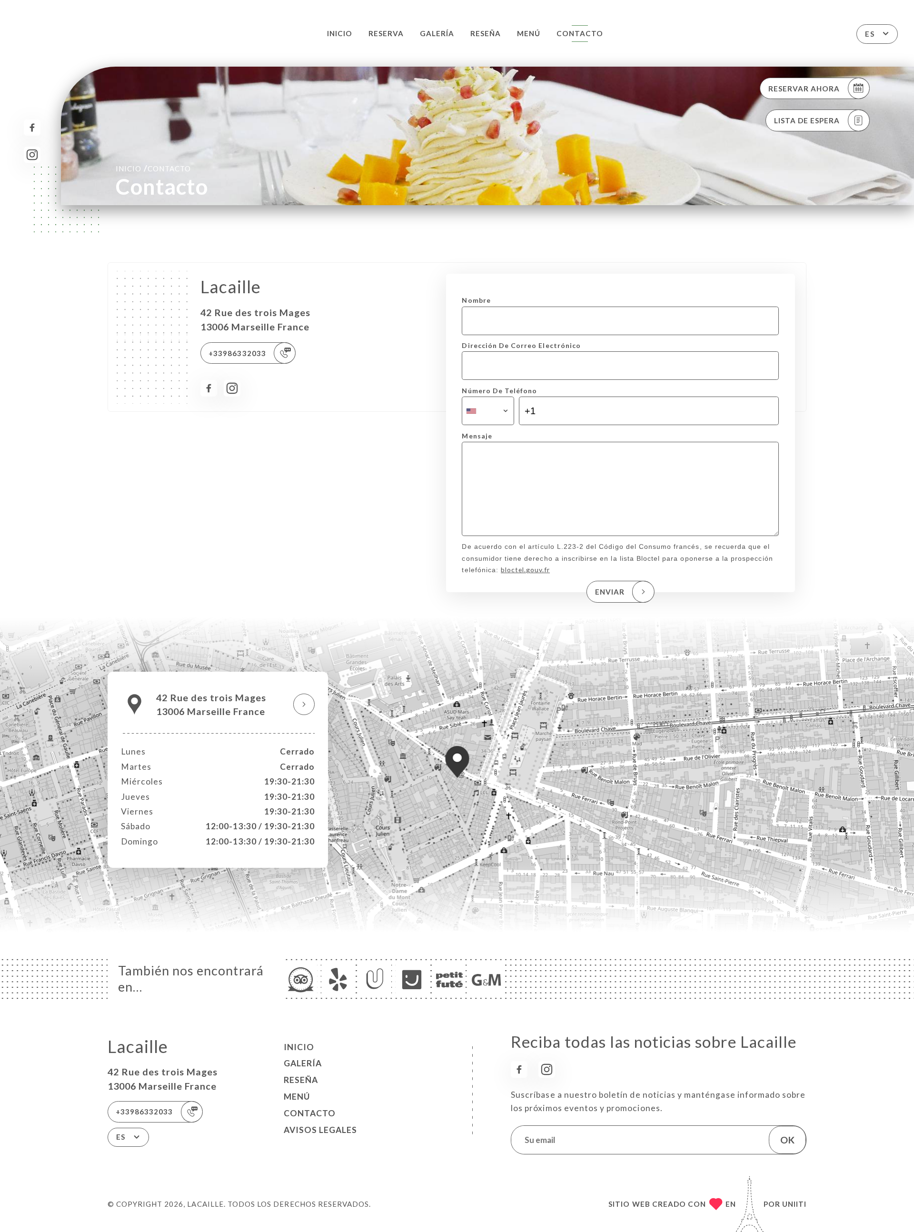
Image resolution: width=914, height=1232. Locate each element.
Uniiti (794, 1204)
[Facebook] (32, 127)
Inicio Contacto (153, 168)
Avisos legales (320, 1130)
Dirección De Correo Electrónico (521, 345)
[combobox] (488, 410)
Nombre (476, 300)
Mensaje (477, 436)
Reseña (485, 33)
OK (787, 1139)
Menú (528, 33)
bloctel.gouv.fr (525, 570)
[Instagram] (32, 155)
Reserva (386, 33)
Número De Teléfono (499, 391)
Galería (437, 33)
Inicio (339, 33)
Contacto (579, 33)
